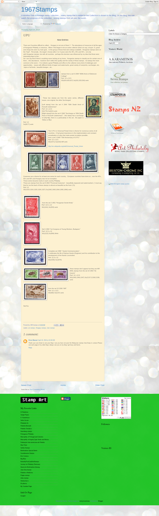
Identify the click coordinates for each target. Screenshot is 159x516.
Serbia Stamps (25, 448)
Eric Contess (25, 456)
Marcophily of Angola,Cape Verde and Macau (35, 439)
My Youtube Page (26, 486)
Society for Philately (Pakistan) (30, 464)
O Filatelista (24, 412)
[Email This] (55, 325)
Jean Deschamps (26, 470)
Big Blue (23, 459)
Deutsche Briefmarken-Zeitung (30, 467)
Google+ (23, 496)
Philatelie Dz (24, 423)
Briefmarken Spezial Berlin (29, 450)
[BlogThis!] (57, 325)
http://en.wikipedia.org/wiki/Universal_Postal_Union (65, 146)
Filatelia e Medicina (27, 472)
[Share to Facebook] (61, 325)
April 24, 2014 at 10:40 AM (46, 340)
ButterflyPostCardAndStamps (30, 461)
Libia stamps (25, 478)
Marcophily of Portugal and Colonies (32, 437)
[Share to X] (59, 325)
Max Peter (24, 445)
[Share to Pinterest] (63, 325)
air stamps (31, 328)
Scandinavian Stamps (27, 453)
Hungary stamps (41, 328)
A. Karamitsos (25, 417)
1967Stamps (39, 9)
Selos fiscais (25, 420)
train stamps (51, 328)
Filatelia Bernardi (26, 426)
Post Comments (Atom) (37, 389)
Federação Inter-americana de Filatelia (33, 442)
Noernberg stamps (26, 431)
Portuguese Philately (27, 434)
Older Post (99, 385)
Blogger (100, 501)
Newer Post (26, 385)
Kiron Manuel (33, 340)
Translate (58, 24)
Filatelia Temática (26, 428)
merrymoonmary (85, 501)
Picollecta (24, 483)
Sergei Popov (25, 415)
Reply (30, 348)
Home (63, 385)
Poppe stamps (25, 475)
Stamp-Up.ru (24, 481)
